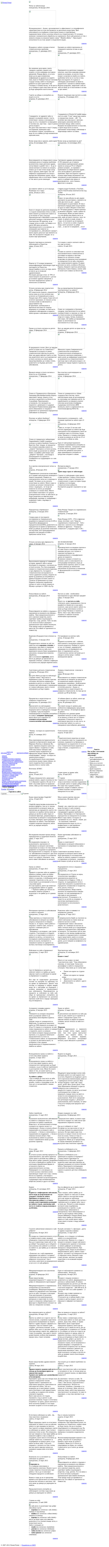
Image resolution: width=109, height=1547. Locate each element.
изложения (6, 779)
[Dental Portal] (6, 2)
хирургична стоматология (11, 768)
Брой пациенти (95, 769)
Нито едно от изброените (95, 773)
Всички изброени (96, 771)
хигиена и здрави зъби (10, 775)
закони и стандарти (9, 776)
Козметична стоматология (11, 772)
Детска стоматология (9, 763)
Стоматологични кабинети (12, 760)
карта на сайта (10, 753)
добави (26, 753)
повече (84, 43)
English (3, 789)
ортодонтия (6, 766)
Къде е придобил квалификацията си (97, 758)
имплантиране (7, 770)
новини (4, 757)
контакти (20, 753)
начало (4, 756)
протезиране (6, 769)
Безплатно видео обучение (11, 782)
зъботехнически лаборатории (12, 762)
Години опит (94, 761)
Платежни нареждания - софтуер (14, 785)
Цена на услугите (96, 763)
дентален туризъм (8, 765)
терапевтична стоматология (12, 773)
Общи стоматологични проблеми (14, 781)
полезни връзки (7, 778)
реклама (4, 753)
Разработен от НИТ (29, 1545)
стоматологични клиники (11, 759)
